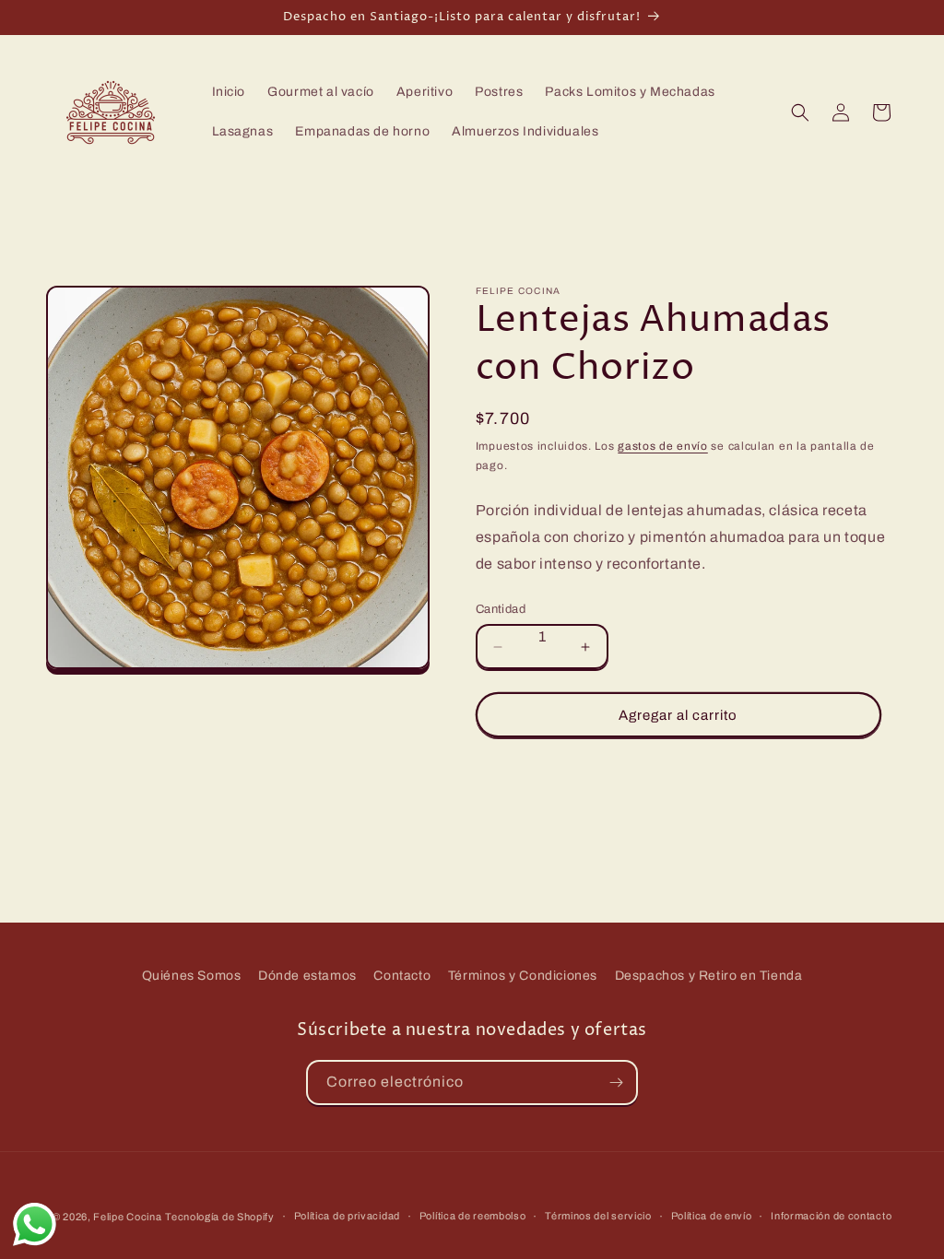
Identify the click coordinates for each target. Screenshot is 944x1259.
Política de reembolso (472, 1215)
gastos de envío (663, 446)
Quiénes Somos (192, 975)
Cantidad (500, 609)
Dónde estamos (307, 975)
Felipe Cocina (127, 1216)
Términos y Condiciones (522, 975)
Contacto (402, 975)
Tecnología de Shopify (220, 1216)
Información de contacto (831, 1215)
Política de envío (711, 1215)
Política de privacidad (347, 1215)
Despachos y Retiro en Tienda (709, 975)
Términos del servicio (598, 1215)
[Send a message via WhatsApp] (34, 1224)
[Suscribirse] (616, 1082)
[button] (800, 112)
